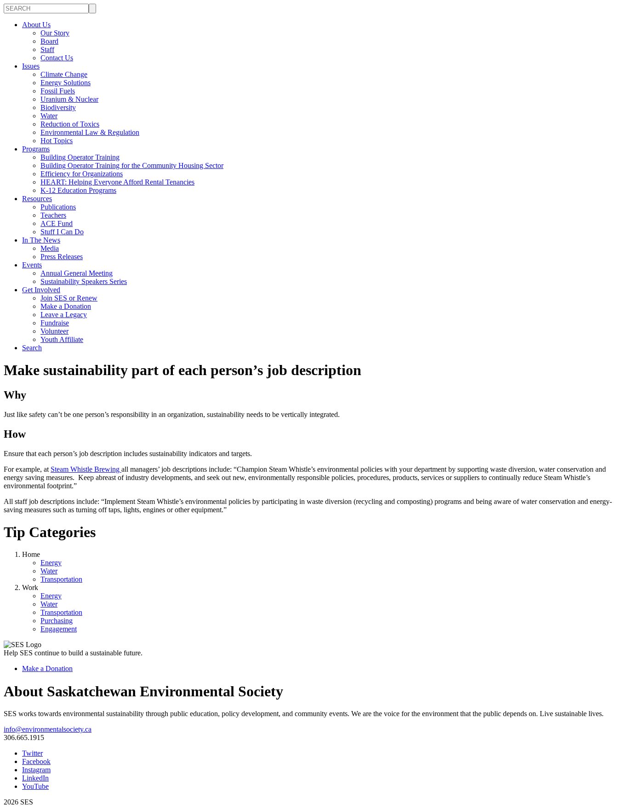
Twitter (32, 753)
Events (32, 265)
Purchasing (56, 621)
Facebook (36, 761)
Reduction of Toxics (69, 124)
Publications (58, 207)
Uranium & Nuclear (69, 99)
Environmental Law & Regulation (89, 132)
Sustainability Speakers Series (83, 281)
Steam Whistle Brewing (86, 469)
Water (48, 116)
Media (49, 248)
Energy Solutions (65, 83)
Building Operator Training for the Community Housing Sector (131, 165)
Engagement (58, 629)
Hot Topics (56, 141)
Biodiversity (58, 107)
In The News (41, 240)
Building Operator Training (80, 157)
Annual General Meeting (76, 273)
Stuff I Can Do (62, 232)
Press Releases (61, 256)
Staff (47, 49)
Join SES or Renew (68, 298)
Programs (36, 149)
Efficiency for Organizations (81, 174)
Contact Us (56, 58)
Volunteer (54, 331)
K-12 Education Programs (78, 190)
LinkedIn (35, 778)
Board (49, 41)
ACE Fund (56, 223)
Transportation (61, 579)
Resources (37, 198)
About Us (36, 25)
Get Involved (41, 290)
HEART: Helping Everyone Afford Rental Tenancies (117, 182)
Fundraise (54, 323)
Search (32, 348)
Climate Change (63, 74)
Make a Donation (65, 306)
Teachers (53, 215)
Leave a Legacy (63, 314)
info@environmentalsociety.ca (47, 729)
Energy (51, 563)
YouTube (35, 786)
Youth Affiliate (61, 339)
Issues (31, 66)
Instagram (36, 770)
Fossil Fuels (57, 91)
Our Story (54, 33)
